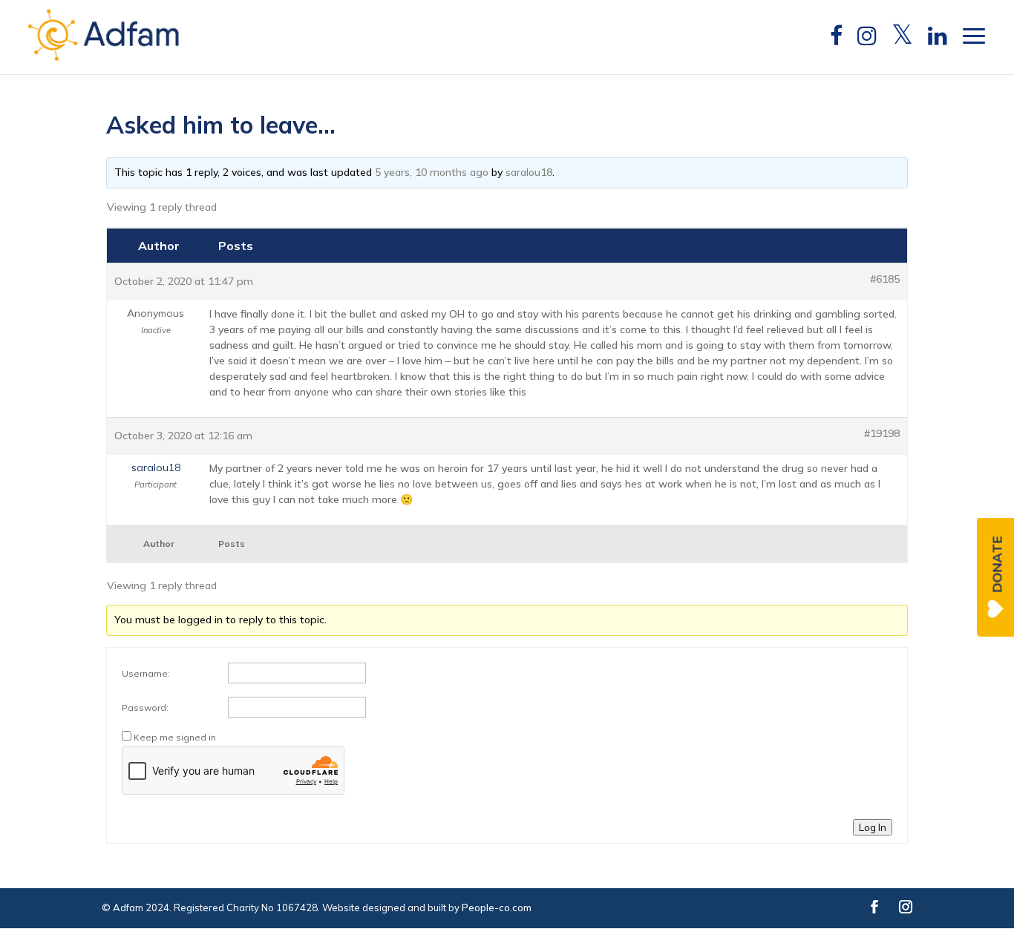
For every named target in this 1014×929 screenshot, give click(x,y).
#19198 (882, 433)
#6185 (885, 279)
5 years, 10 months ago (431, 172)
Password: (145, 707)
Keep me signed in (175, 737)
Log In (872, 827)
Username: (146, 673)
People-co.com (496, 907)
